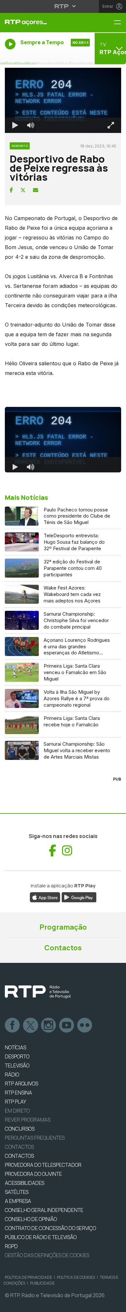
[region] (63, 656)
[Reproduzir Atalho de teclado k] (10, 1304)
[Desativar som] (26, 1304)
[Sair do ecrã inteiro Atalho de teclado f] (115, 1304)
